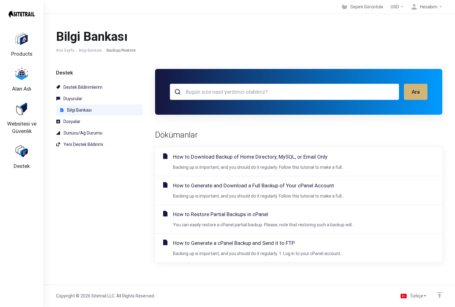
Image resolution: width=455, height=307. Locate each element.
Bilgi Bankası (90, 50)
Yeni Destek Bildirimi (83, 144)
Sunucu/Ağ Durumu (82, 132)
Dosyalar (71, 121)
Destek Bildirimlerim (82, 87)
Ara (416, 92)
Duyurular (72, 98)
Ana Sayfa (65, 50)
